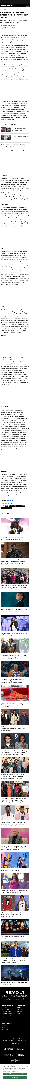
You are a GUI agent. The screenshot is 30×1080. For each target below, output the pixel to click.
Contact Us (5, 1028)
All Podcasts (5, 1009)
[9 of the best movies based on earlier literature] (15, 927)
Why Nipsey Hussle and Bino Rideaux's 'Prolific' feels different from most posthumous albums (12, 914)
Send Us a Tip (20, 1011)
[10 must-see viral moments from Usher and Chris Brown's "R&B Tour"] (15, 973)
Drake (6, 505)
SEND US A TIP (15, 1043)
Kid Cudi (3, 508)
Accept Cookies (15, 1077)
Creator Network (6, 1015)
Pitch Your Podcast (7, 1013)
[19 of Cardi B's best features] (15, 860)
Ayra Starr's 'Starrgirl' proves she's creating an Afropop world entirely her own (14, 891)
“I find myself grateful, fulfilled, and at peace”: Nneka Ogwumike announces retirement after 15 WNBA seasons (12, 680)
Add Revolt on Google (10, 27)
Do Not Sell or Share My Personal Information (15, 1073)
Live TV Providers (6, 1011)
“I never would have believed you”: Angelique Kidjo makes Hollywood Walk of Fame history (13, 704)
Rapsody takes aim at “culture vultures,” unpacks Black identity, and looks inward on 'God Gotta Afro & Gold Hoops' (14, 537)
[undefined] (6, 129)
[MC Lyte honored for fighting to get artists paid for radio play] (15, 623)
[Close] (27, 1066)
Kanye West (22, 505)
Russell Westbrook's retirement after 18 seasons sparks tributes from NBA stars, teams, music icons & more (13, 960)
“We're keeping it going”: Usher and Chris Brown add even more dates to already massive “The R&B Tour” (13, 824)
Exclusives (3, 9)
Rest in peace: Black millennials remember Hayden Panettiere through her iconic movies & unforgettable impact (14, 847)
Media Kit (19, 1013)
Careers (19, 1015)
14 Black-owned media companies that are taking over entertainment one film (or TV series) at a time (14, 728)
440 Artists (5, 1018)
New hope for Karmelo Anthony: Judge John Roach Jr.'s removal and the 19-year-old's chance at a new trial (14, 587)
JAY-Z (17, 505)
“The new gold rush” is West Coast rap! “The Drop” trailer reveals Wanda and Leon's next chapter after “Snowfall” (13, 776)
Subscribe (4, 1025)
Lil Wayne (9, 508)
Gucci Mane (12, 505)
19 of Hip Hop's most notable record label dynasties (19, 129)
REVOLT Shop (6, 1032)
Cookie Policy (16, 1071)
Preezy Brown (6, 25)
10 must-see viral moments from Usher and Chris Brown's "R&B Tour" (14, 983)
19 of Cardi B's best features (10, 870)
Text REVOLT (5, 1030)
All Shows (4, 1007)
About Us (19, 1007)
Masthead (19, 1009)
